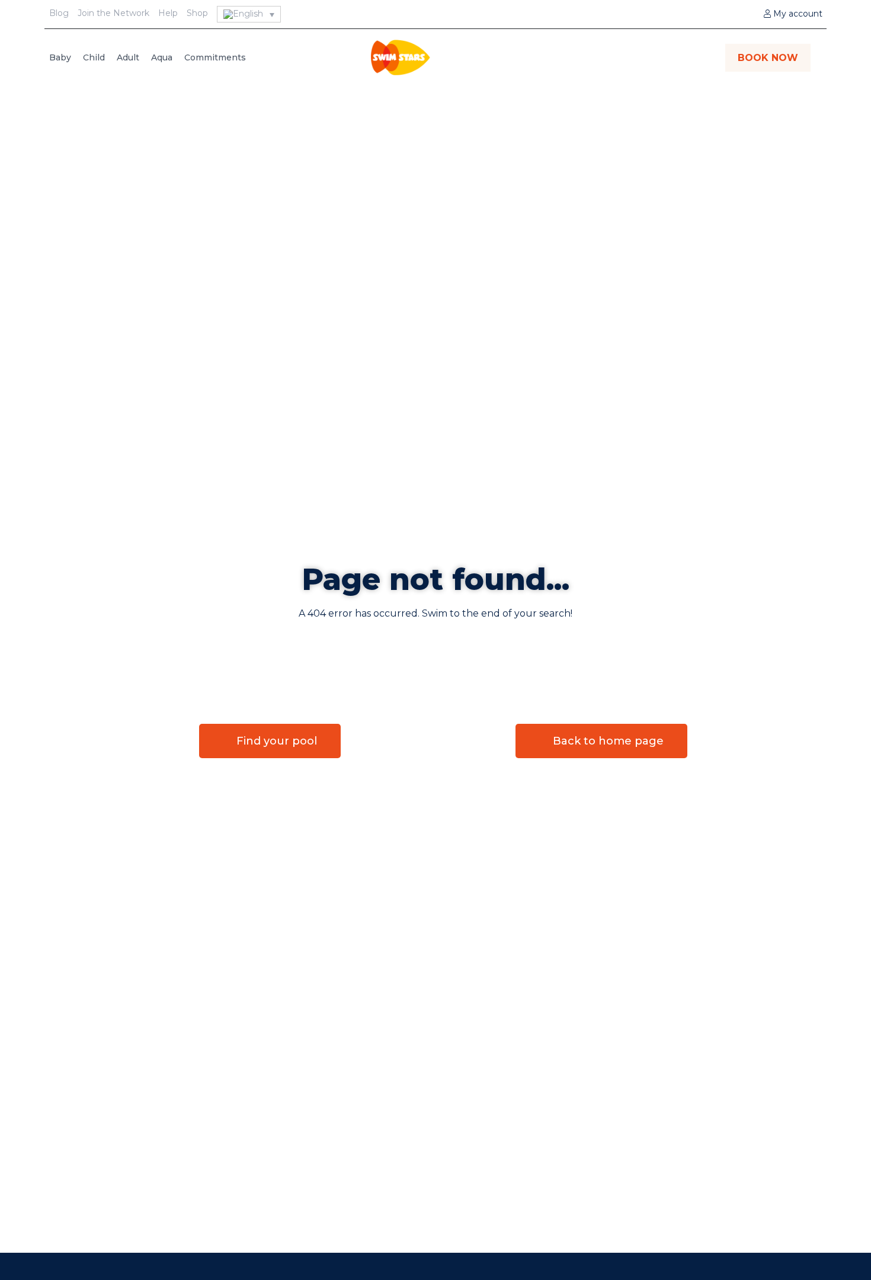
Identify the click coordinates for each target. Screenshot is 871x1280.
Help (168, 13)
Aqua (161, 57)
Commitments (215, 57)
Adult (128, 57)
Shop (197, 13)
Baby (60, 57)
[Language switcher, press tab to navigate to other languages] (249, 14)
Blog (59, 13)
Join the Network (113, 13)
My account (796, 13)
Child (94, 57)
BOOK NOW (768, 57)
